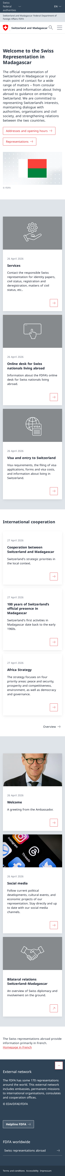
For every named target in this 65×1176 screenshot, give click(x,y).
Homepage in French (17, 1047)
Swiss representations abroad (25, 1150)
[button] (59, 1065)
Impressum (45, 1170)
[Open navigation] (59, 27)
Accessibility (32, 1170)
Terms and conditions (14, 1170)
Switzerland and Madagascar (29, 28)
